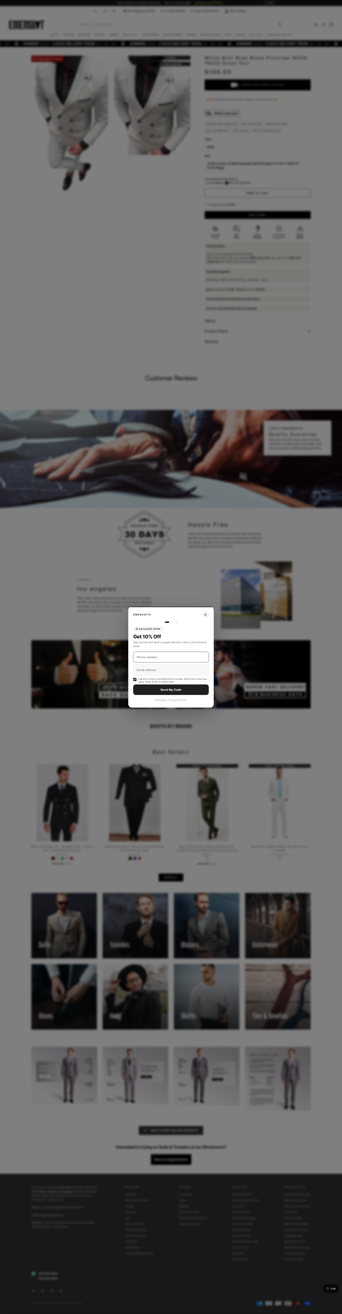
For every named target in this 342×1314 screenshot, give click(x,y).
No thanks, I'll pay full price (171, 699)
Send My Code (171, 689)
